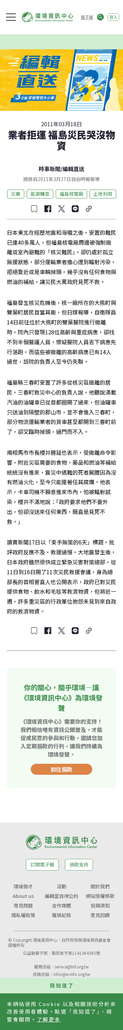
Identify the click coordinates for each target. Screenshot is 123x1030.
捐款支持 (78, 864)
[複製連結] (88, 208)
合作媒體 (61, 905)
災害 (15, 193)
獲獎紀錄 (61, 915)
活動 (61, 886)
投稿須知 (100, 905)
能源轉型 (40, 193)
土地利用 (102, 193)
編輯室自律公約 (61, 895)
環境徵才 (23, 886)
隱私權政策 (23, 915)
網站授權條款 (100, 895)
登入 (113, 17)
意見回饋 (100, 915)
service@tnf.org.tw (72, 966)
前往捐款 (61, 769)
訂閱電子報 (42, 864)
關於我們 (100, 886)
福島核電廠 (71, 193)
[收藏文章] (34, 208)
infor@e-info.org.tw (71, 974)
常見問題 (23, 905)
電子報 (87, 17)
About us (23, 895)
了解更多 (49, 1019)
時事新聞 (49, 169)
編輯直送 (73, 169)
